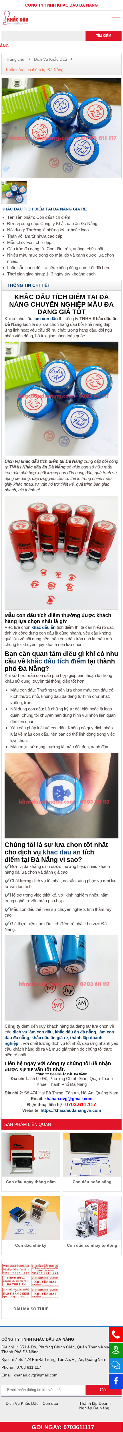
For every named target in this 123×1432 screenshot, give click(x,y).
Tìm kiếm (103, 36)
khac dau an (62, 852)
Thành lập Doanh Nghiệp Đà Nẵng (95, 1405)
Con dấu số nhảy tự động (92, 1245)
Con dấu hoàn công (92, 1181)
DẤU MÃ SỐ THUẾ (30, 1309)
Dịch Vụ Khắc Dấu (50, 59)
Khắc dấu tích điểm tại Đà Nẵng (35, 69)
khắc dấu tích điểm (56, 661)
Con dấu (50, 1403)
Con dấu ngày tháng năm (30, 1181)
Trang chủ (15, 59)
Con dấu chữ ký (30, 1245)
